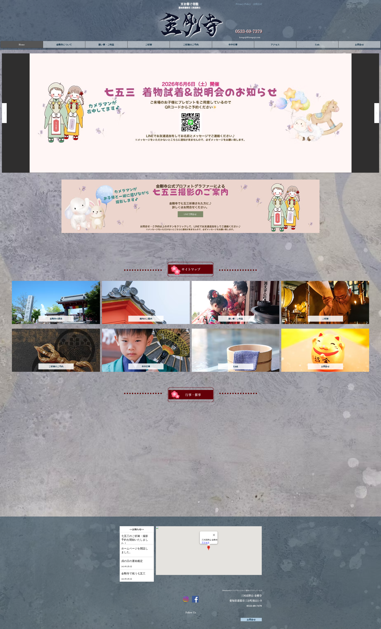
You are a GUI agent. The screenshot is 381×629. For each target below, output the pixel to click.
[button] (64, 44)
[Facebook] (195, 599)
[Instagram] (185, 599)
